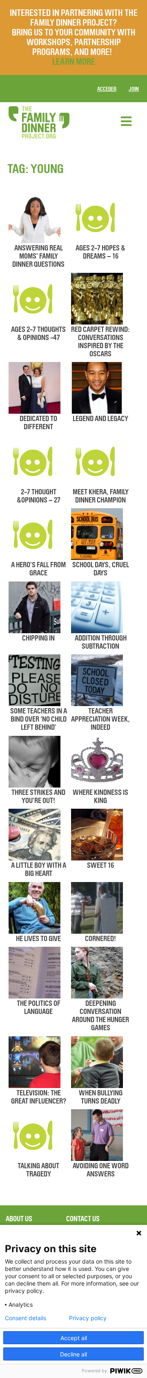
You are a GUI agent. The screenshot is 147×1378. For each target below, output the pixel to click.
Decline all (73, 1354)
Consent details (25, 1318)
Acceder (106, 89)
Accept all (73, 1337)
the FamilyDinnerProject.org (38, 122)
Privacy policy (88, 1318)
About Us (19, 1218)
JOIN (134, 89)
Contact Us (83, 1218)
